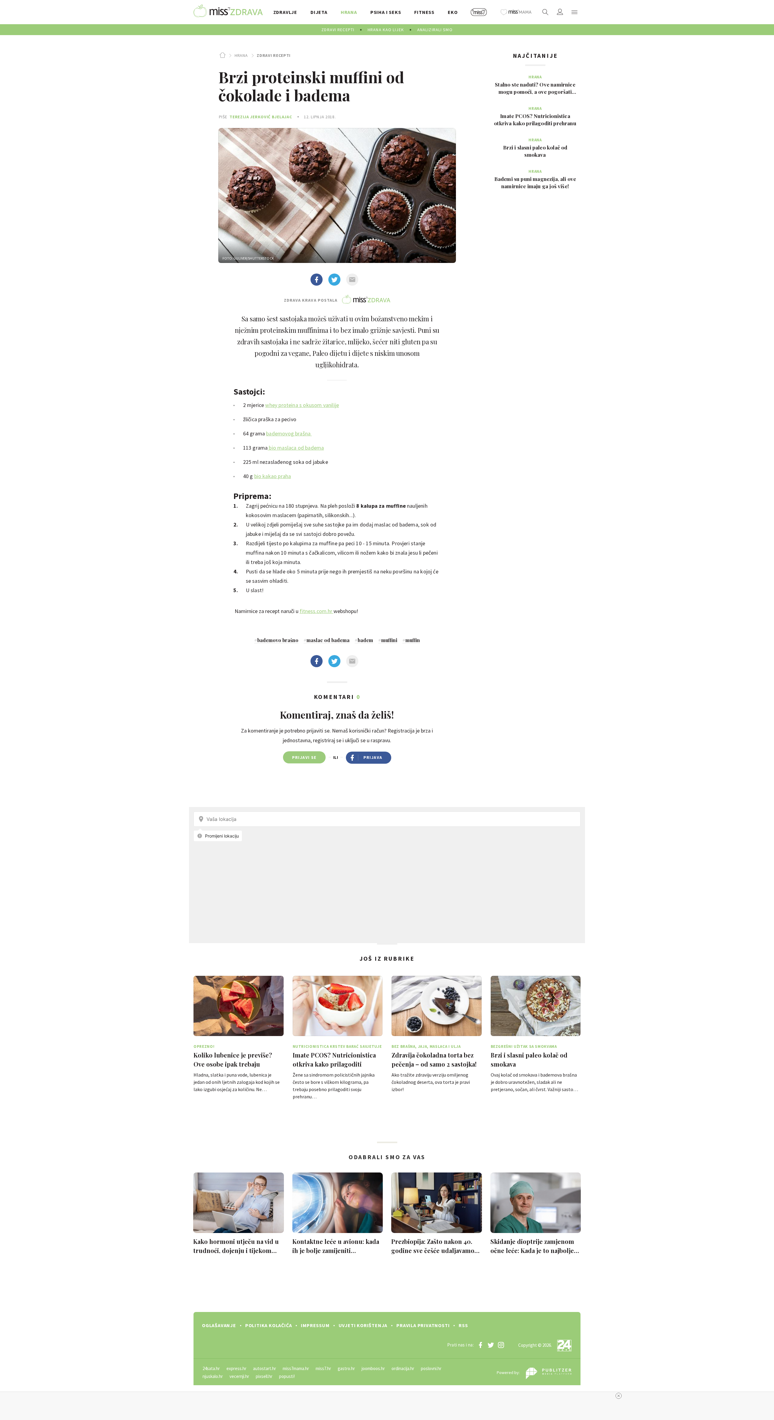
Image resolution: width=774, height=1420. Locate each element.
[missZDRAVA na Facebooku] (480, 1345)
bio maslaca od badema (296, 447)
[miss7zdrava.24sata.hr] (228, 12)
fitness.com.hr (316, 611)
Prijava (372, 757)
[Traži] (545, 12)
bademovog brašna (289, 433)
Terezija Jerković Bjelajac (260, 117)
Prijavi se (304, 757)
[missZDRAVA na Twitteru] (490, 1345)
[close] (619, 1396)
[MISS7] (479, 12)
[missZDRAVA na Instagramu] (501, 1345)
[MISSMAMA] (516, 12)
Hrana (241, 55)
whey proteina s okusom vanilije (302, 405)
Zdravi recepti (274, 55)
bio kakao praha (272, 476)
